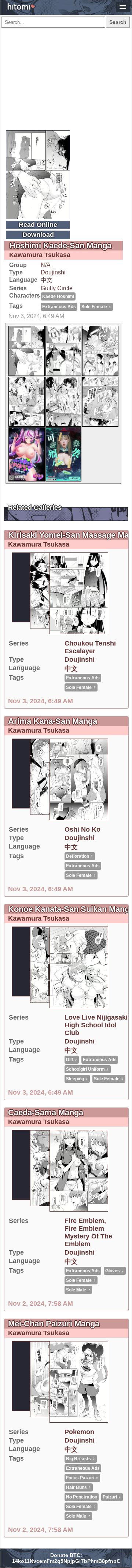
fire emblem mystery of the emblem (88, 1236)
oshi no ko (82, 829)
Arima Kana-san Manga (52, 721)
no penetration (81, 1497)
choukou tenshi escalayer (90, 647)
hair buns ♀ (78, 1487)
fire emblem (84, 1220)
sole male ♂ (78, 1290)
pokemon (79, 1432)
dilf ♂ (71, 1059)
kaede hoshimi (58, 296)
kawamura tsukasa (39, 255)
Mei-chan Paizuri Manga (53, 1323)
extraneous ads (59, 306)
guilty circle (57, 288)
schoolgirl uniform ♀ (87, 1069)
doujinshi (53, 272)
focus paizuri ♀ (82, 1477)
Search (117, 22)
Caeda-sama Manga (45, 1112)
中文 (46, 280)
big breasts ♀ (80, 1458)
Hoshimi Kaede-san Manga (60, 245)
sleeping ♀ (77, 1078)
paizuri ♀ (112, 1497)
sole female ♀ (96, 306)
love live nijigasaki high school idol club (96, 1025)
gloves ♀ (114, 1270)
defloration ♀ (80, 856)
